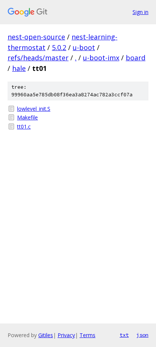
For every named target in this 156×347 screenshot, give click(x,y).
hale (19, 68)
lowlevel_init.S (33, 108)
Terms (87, 335)
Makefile (27, 117)
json (142, 334)
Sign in (140, 12)
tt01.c (24, 126)
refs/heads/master (38, 57)
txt (124, 334)
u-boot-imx (101, 57)
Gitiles (45, 335)
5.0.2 (59, 47)
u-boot (84, 47)
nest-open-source (36, 36)
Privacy (66, 335)
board (135, 57)
